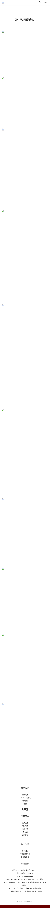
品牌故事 (25, 794)
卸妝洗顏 (25, 831)
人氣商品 (25, 825)
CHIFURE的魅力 (25, 797)
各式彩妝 (25, 834)
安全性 (25, 803)
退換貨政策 (25, 857)
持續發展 (25, 800)
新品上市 (25, 822)
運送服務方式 (25, 854)
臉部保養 (25, 828)
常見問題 (25, 851)
